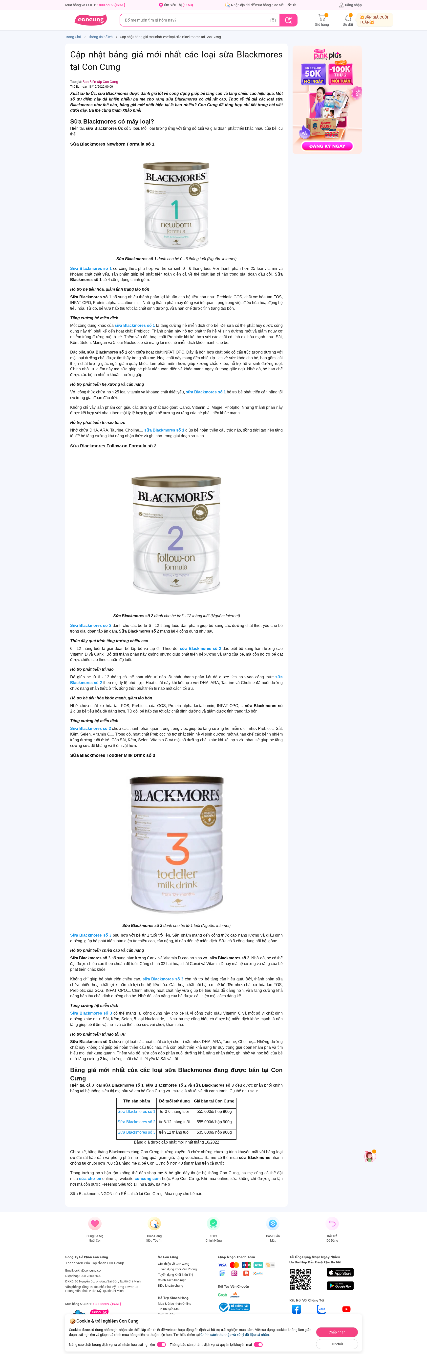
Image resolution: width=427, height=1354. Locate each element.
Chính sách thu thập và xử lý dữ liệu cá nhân (234, 1335)
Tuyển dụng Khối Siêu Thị (175, 1275)
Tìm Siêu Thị (178, 5)
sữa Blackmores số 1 (135, 325)
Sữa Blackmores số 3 (90, 935)
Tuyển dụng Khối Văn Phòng (177, 1269)
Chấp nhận (337, 1332)
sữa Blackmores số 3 (163, 979)
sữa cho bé (90, 1178)
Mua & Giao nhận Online (174, 1303)
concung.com (148, 1178)
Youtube (346, 1318)
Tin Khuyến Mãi (168, 1309)
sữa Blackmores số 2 (200, 648)
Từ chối (337, 1344)
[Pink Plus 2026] (327, 100)
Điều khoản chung (170, 1285)
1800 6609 (105, 5)
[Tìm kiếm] (288, 20)
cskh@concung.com (88, 1270)
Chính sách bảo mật (172, 1280)
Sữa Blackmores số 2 (90, 625)
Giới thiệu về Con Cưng (173, 1264)
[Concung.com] (90, 20)
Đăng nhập (353, 5)
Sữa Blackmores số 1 (91, 268)
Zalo (322, 1318)
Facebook (296, 1318)
